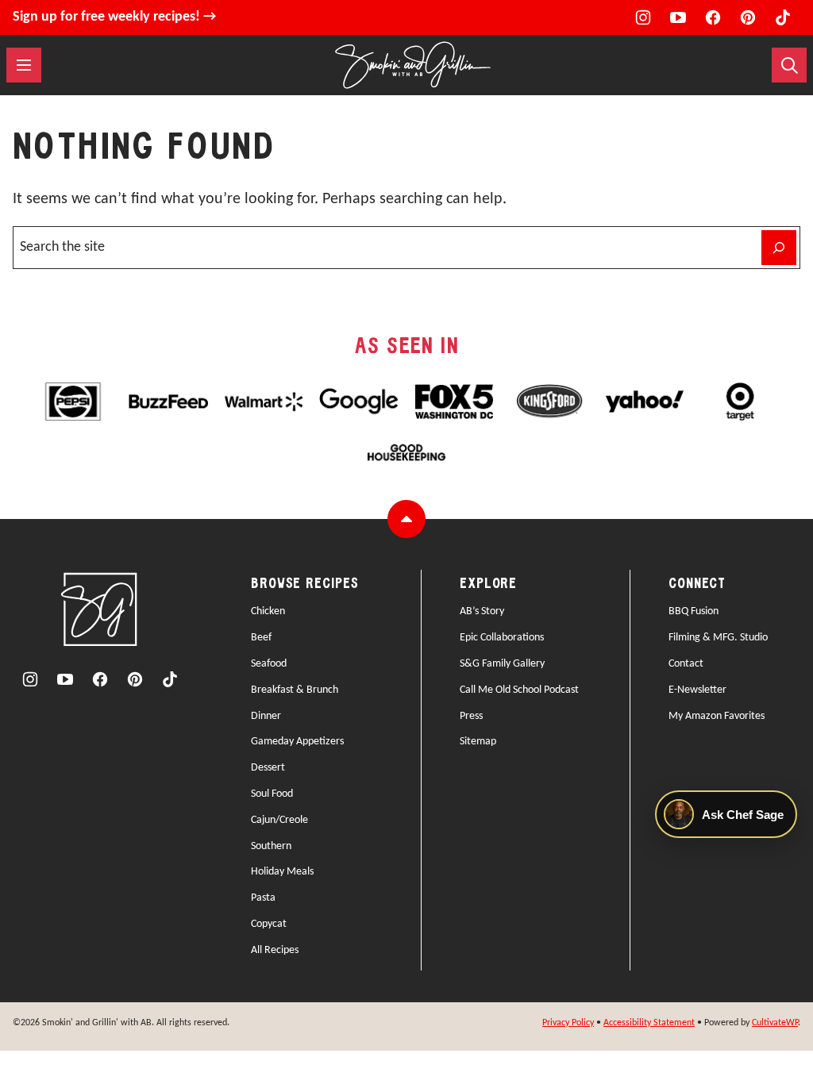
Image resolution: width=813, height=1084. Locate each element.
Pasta (263, 898)
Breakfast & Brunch (294, 690)
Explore (488, 584)
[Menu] (23, 65)
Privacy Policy (568, 1023)
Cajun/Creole (279, 820)
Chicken (268, 611)
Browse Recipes (305, 584)
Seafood (269, 664)
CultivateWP (775, 1023)
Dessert (268, 768)
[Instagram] (643, 17)
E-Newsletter (697, 690)
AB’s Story (482, 611)
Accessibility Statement (649, 1023)
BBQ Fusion (694, 611)
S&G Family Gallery (502, 664)
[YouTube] (678, 17)
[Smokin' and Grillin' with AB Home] (412, 65)
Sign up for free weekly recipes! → (114, 17)
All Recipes (275, 950)
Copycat (269, 924)
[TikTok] (782, 17)
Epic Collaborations (502, 638)
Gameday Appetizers (297, 742)
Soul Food (272, 794)
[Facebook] (712, 17)
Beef (261, 638)
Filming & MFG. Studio (718, 638)
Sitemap (478, 742)
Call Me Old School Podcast (519, 690)
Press (471, 716)
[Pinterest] (747, 17)
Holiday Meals (282, 872)
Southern (271, 846)
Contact (686, 664)
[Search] (789, 65)
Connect (697, 584)
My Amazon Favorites (717, 716)
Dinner (266, 716)
